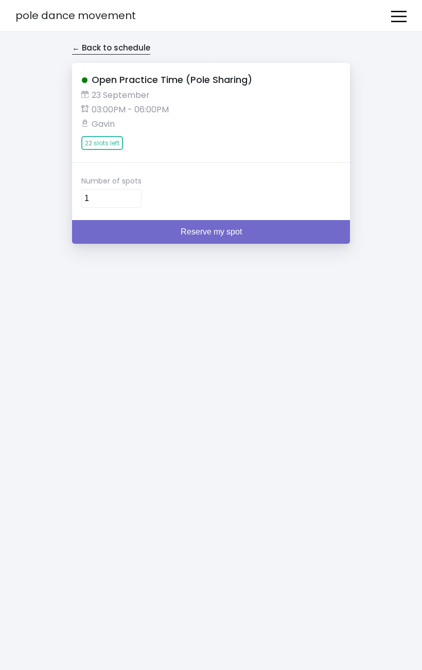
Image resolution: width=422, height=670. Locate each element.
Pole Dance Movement (75, 15)
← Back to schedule (111, 47)
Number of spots (111, 181)
